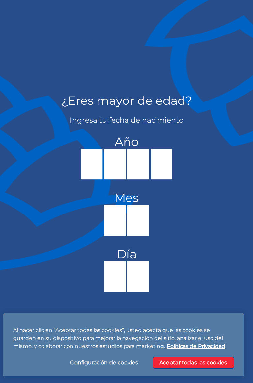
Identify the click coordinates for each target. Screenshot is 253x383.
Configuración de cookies (104, 362)
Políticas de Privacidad (196, 346)
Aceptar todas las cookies (193, 362)
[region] (123, 344)
